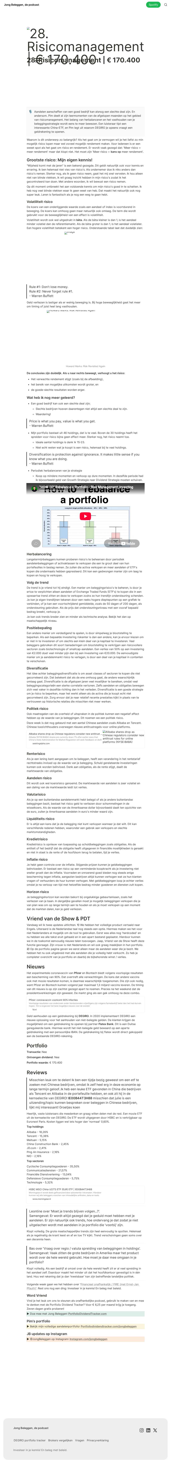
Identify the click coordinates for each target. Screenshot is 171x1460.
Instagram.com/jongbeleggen (88, 1339)
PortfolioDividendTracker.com (87, 1313)
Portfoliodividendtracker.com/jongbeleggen (109, 1326)
